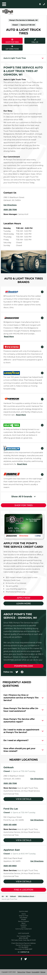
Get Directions (11, 47)
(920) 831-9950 (10, 866)
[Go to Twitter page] (25, 960)
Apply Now (23, 598)
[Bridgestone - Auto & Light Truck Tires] (23, 318)
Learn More (23, 603)
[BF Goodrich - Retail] (23, 292)
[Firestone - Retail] (23, 347)
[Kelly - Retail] (23, 425)
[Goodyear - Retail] (23, 373)
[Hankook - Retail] (23, 399)
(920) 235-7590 (10, 783)
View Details (23, 799)
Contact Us (24, 952)
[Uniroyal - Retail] (23, 474)
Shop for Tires (24, 505)
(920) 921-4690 (10, 825)
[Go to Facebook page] (21, 960)
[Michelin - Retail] (23, 448)
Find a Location (23, 889)
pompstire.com (23, 666)
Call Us (35, 42)
